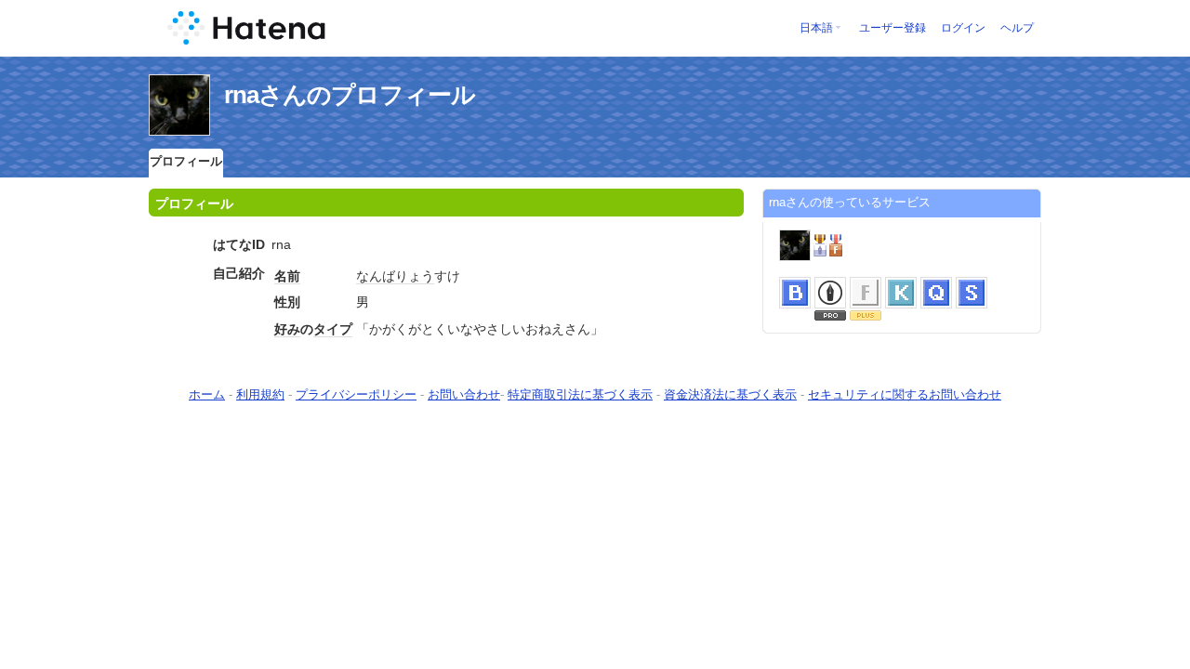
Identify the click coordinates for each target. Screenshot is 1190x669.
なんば (375, 276)
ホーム (207, 394)
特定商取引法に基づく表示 (580, 394)
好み (287, 328)
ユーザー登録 (892, 27)
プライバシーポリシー (356, 394)
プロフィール (186, 161)
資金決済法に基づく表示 (730, 394)
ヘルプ (1017, 27)
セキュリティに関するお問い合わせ (904, 394)
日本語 (816, 27)
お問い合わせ (464, 394)
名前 (287, 276)
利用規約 (260, 394)
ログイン (963, 27)
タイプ (332, 328)
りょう (414, 276)
